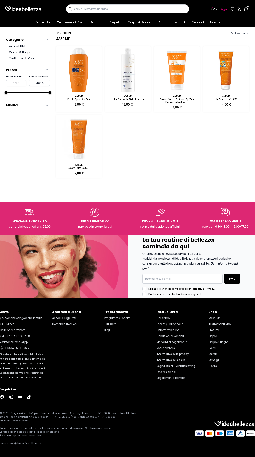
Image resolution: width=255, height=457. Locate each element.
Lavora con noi (166, 372)
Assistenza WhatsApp (14, 342)
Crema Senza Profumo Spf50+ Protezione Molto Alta (177, 101)
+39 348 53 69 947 (17, 348)
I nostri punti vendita (170, 324)
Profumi (96, 22)
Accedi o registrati (64, 318)
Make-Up (43, 22)
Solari (163, 22)
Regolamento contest (171, 378)
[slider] (6, 92)
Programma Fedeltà (117, 318)
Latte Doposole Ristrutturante (128, 99)
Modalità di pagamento (172, 342)
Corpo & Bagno (139, 22)
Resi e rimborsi (166, 348)
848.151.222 (7, 324)
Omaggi (198, 22)
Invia (232, 278)
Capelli (115, 22)
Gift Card (110, 324)
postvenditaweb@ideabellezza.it (21, 318)
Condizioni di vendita (170, 336)
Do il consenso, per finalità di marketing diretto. (176, 294)
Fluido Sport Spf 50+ (78, 99)
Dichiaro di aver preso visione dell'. (181, 288)
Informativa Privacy (201, 288)
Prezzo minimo (14, 76)
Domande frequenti (65, 324)
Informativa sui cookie (171, 360)
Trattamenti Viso (70, 22)
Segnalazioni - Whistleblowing (176, 366)
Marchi (180, 22)
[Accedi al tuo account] (239, 9)
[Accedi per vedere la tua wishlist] (232, 9)
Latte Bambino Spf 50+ (226, 99)
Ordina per (238, 33)
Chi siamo (163, 318)
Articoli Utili (17, 46)
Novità (215, 22)
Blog (107, 330)
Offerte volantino (168, 330)
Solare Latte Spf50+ (79, 167)
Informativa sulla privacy (173, 354)
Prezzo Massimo (38, 76)
